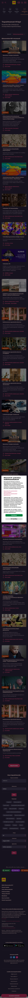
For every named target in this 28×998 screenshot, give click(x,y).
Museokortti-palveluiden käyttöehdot (10, 494)
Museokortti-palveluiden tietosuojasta (10, 491)
